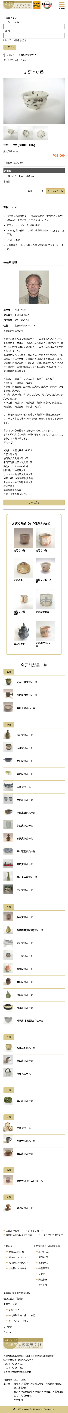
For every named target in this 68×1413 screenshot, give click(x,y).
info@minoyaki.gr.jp (21, 1371)
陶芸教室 (42, 1279)
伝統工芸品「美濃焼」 (14, 1298)
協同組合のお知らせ (18, 1262)
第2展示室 (43, 1257)
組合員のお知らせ (17, 1268)
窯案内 (41, 1274)
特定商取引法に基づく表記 (19, 1234)
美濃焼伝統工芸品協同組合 (16, 1293)
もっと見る (34, 502)
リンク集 (7, 1326)
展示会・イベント (17, 1257)
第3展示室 (43, 1262)
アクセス (42, 1285)
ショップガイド (35, 1230)
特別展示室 (43, 1268)
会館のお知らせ (16, 1251)
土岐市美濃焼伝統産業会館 (46, 1246)
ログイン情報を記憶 (16, 40)
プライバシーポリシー (52, 1234)
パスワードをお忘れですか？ (21, 55)
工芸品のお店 (12, 1230)
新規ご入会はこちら (17, 60)
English (7, 1332)
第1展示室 (43, 1251)
